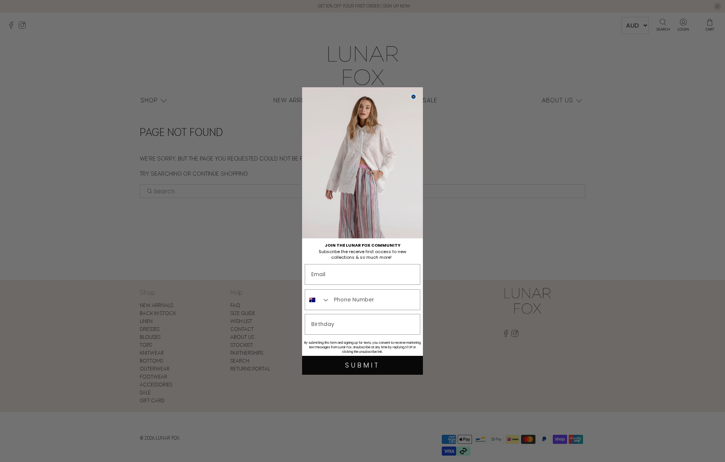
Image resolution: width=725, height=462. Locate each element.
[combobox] (317, 300)
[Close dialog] (413, 97)
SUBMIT (362, 365)
